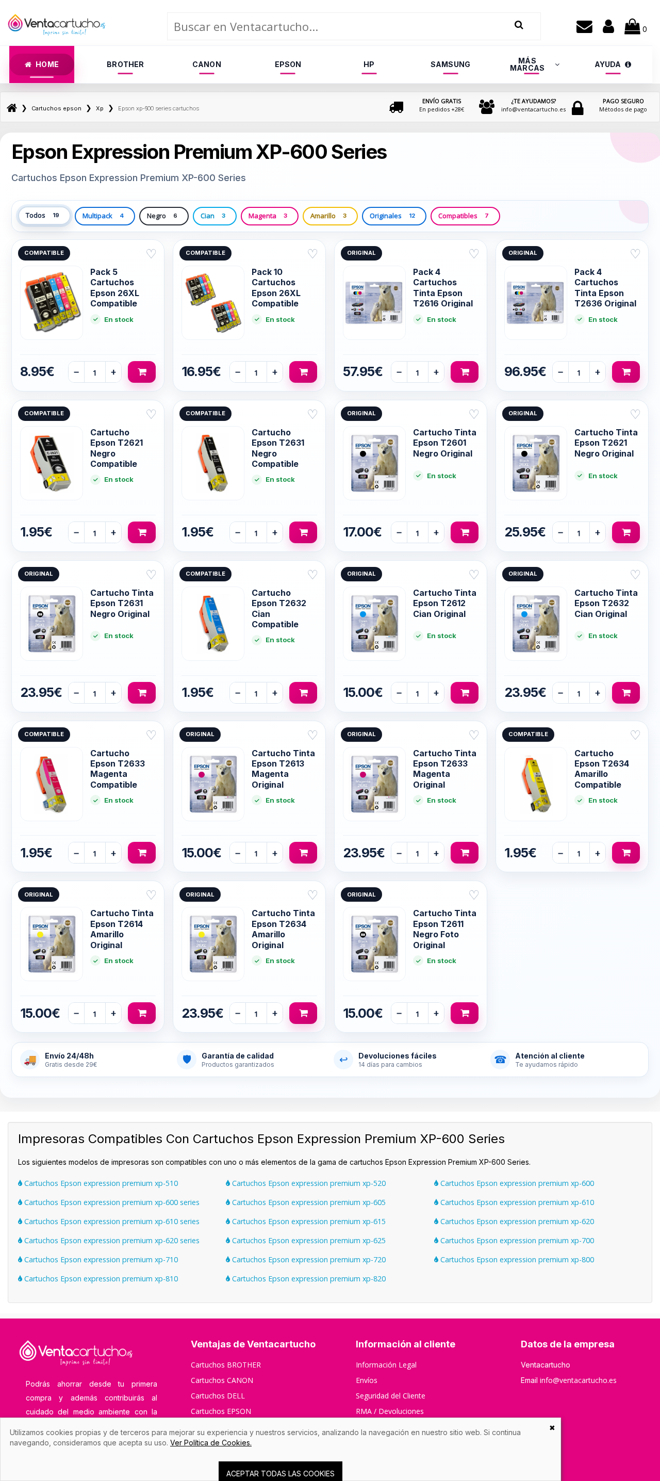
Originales (392, 215)
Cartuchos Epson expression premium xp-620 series (111, 1240)
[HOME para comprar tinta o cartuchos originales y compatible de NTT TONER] (56, 40)
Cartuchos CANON (222, 1380)
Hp (369, 64)
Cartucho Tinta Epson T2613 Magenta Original (283, 769)
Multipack (103, 215)
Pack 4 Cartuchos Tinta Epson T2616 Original (443, 287)
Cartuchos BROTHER (226, 1365)
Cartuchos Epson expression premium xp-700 (516, 1240)
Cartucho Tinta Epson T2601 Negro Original (444, 443)
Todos (42, 215)
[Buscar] (519, 25)
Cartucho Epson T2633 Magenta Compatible (117, 769)
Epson (288, 64)
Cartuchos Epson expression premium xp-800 (516, 1259)
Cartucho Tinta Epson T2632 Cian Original (606, 603)
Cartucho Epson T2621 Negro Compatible (116, 448)
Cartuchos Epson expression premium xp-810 (100, 1278)
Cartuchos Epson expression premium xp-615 (308, 1221)
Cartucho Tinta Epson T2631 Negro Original (122, 603)
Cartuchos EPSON (221, 1411)
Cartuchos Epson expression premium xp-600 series (111, 1202)
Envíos (366, 1380)
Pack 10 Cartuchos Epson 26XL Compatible (276, 287)
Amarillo (328, 215)
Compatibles (463, 215)
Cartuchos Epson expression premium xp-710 (100, 1259)
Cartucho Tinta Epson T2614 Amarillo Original (122, 929)
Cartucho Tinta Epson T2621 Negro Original (606, 443)
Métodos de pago (623, 105)
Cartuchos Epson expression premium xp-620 (516, 1221)
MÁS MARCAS (527, 64)
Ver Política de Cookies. (211, 1442)
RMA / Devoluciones (390, 1411)
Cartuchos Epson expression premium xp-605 (308, 1202)
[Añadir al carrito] (142, 372)
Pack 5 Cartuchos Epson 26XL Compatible (114, 287)
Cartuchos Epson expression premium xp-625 (308, 1240)
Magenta (268, 215)
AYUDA (608, 64)
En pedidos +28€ (441, 105)
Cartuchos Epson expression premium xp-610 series (111, 1221)
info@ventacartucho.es (533, 105)
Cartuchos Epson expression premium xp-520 (308, 1183)
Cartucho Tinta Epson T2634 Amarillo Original (283, 929)
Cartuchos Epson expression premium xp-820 (308, 1278)
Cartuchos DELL (218, 1396)
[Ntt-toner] (12, 108)
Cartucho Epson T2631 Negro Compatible (278, 448)
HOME (47, 64)
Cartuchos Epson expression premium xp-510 (100, 1183)
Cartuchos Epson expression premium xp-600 (516, 1183)
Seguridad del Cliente (390, 1396)
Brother (125, 64)
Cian (213, 215)
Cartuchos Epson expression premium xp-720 (308, 1259)
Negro (162, 215)
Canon (206, 64)
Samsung (450, 64)
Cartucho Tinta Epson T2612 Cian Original (444, 603)
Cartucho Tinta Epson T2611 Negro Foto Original (444, 929)
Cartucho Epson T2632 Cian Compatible (279, 608)
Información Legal (386, 1365)
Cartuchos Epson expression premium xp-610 (516, 1202)
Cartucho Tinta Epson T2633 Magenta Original (444, 769)
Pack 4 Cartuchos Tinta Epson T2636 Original (605, 287)
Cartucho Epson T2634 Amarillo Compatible (601, 769)
